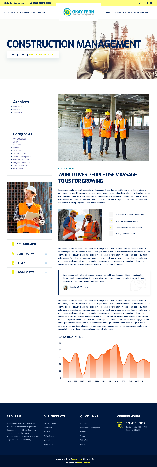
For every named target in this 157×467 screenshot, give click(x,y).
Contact (83, 444)
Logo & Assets (25, 272)
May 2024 (17, 107)
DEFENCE (17, 145)
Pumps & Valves (50, 423)
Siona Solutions (84, 463)
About (13, 12)
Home (6, 12)
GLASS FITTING (20, 153)
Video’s (128, 12)
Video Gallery (19, 168)
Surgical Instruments (22, 162)
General (47, 440)
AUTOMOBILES (19, 139)
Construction (25, 253)
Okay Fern (77, 459)
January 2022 (19, 112)
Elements (22, 263)
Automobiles (48, 428)
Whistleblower (140, 12)
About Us (83, 423)
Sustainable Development (32, 12)
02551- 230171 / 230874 (42, 3)
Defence (47, 432)
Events (120, 12)
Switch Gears (49, 436)
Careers (83, 436)
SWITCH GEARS (20, 165)
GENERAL (17, 151)
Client (15, 142)
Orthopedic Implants (22, 156)
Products (111, 12)
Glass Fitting (48, 444)
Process (83, 432)
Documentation (26, 244)
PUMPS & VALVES (21, 159)
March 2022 (18, 109)
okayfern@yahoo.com (15, 3)
